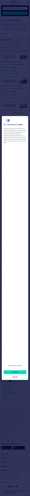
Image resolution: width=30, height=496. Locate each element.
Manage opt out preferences (15, 365)
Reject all (15, 377)
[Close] (26, 117)
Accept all (14, 372)
